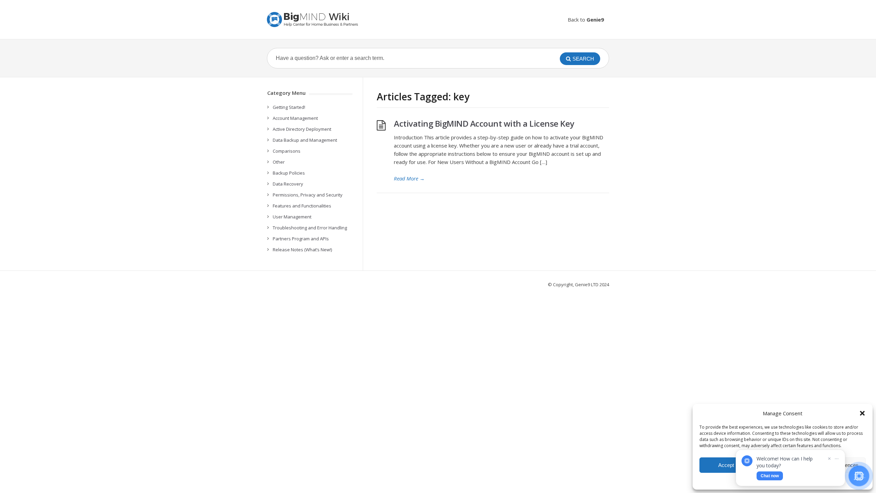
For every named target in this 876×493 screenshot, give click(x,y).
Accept (726, 465)
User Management (292, 217)
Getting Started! (289, 107)
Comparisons (286, 151)
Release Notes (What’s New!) (302, 249)
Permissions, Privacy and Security (308, 195)
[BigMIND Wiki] (313, 19)
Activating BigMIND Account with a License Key (484, 123)
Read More (409, 178)
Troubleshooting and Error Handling (310, 228)
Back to (586, 19)
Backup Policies (289, 173)
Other (279, 162)
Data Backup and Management (305, 140)
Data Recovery (288, 184)
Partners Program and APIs (301, 239)
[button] (862, 413)
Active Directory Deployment (302, 129)
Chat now (770, 475)
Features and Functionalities (302, 206)
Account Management (295, 118)
